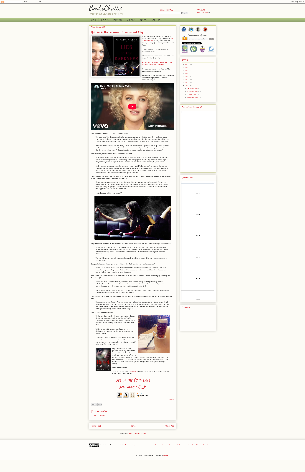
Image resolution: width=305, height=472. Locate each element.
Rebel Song (134, 371)
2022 (187, 68)
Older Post (169, 426)
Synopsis (155, 62)
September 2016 (193, 97)
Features (117, 20)
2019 (187, 77)
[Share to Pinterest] (101, 404)
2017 (187, 83)
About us (105, 20)
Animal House (129, 148)
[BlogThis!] (94, 404)
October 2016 (192, 94)
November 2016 (192, 91)
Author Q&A (146, 62)
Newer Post (96, 426)
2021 (187, 71)
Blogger (165, 455)
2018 (187, 80)
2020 (187, 73)
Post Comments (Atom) (137, 433)
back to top (171, 399)
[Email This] (92, 404)
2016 (187, 86)
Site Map (155, 20)
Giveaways (131, 20)
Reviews (143, 20)
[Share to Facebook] (98, 404)
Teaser (161, 62)
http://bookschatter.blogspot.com (130, 445)
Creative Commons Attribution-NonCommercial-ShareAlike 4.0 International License (184, 445)
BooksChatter (106, 8)
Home (93, 20)
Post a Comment (99, 415)
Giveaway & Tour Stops (156, 64)
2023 (187, 64)
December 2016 (192, 88)
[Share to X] (96, 404)
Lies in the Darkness (132, 380)
